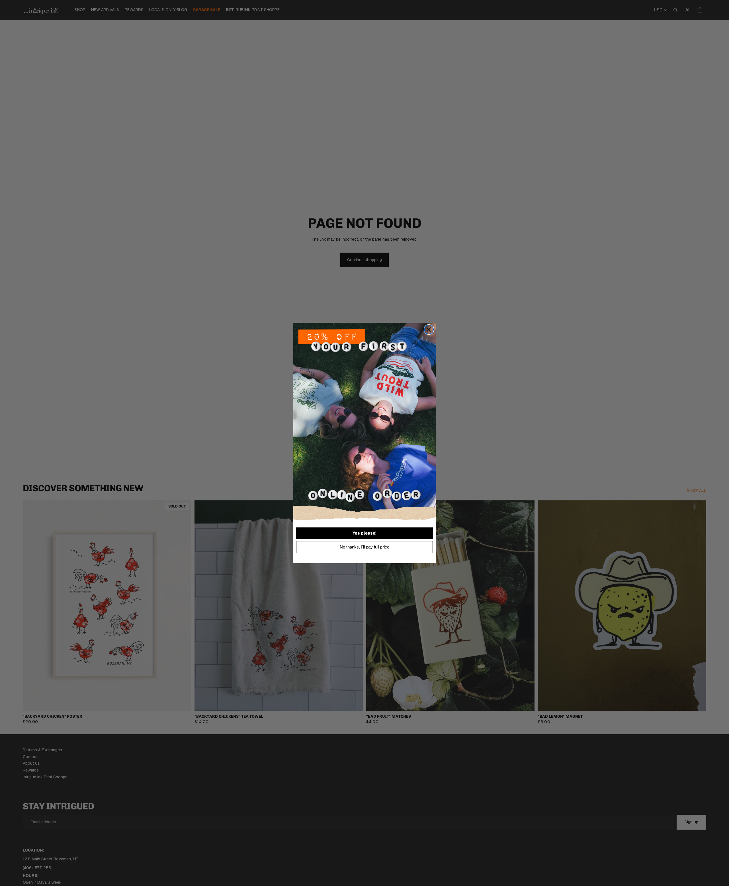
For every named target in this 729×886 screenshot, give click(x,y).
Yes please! (364, 533)
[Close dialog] (428, 329)
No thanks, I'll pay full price (364, 547)
